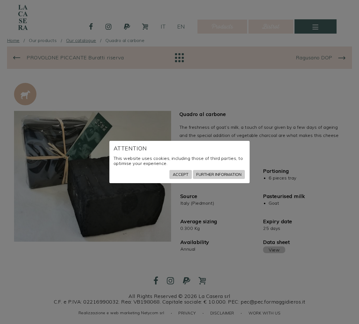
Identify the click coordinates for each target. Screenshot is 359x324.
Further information (218, 174)
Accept (180, 174)
